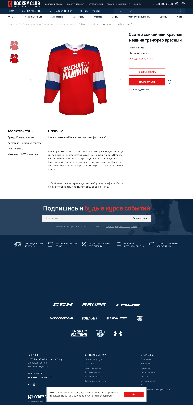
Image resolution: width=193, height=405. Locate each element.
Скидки (180, 17)
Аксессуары (78, 17)
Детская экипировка (61, 11)
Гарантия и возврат (75, 4)
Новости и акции (148, 373)
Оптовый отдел (95, 4)
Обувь (115, 17)
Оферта (144, 385)
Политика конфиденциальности (155, 390)
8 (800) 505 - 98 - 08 (37, 363)
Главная (11, 24)
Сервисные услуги (90, 11)
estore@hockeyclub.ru (38, 367)
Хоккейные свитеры (68, 24)
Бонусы (137, 4)
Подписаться (140, 218)
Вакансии (145, 368)
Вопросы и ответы (93, 377)
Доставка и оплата (53, 4)
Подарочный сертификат (118, 4)
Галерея (144, 377)
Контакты (145, 364)
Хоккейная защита (32, 11)
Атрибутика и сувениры (139, 17)
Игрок (11, 11)
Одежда (98, 17)
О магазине (146, 360)
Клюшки (11, 17)
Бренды (163, 17)
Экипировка (57, 17)
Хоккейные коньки (33, 17)
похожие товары (147, 72)
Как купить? (89, 364)
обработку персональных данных (121, 227)
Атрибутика (49, 24)
